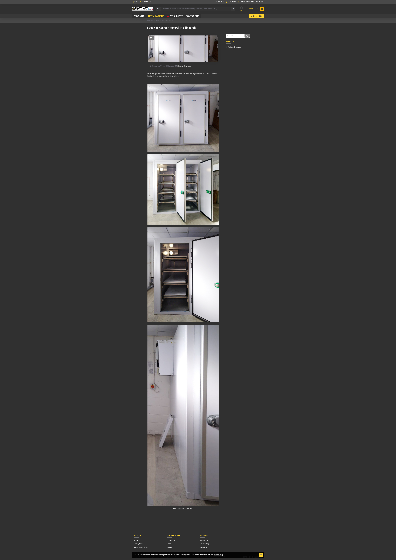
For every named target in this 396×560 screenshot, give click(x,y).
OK (261, 555)
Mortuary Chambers (184, 66)
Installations (140, 20)
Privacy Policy (218, 555)
